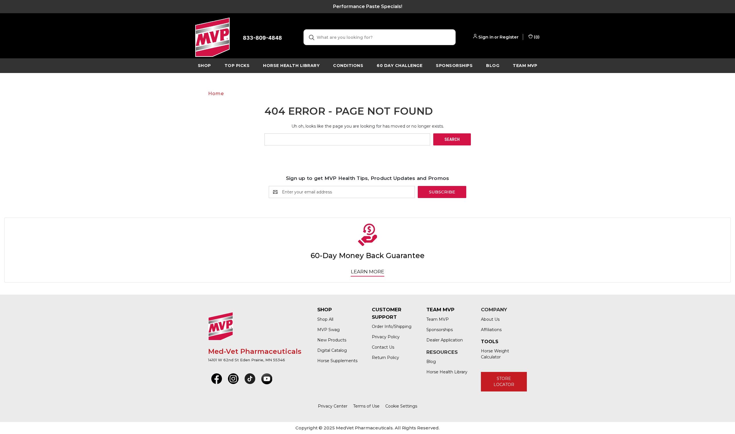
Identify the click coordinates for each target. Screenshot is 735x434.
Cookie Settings (401, 406)
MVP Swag (328, 329)
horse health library (291, 65)
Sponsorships (454, 65)
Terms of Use (366, 406)
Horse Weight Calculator (495, 354)
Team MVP (525, 65)
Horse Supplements (337, 360)
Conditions (348, 65)
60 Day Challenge (399, 65)
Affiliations (491, 329)
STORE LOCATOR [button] (504, 381)
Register (509, 37)
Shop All (325, 319)
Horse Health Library (446, 372)
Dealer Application (444, 340)
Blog (492, 65)
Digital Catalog (332, 350)
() (536, 36)
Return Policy (385, 357)
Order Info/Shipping (391, 326)
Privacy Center (332, 406)
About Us (490, 319)
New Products (331, 340)
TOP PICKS (237, 65)
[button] (216, 379)
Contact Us (383, 347)
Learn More (367, 271)
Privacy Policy (386, 336)
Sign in (486, 37)
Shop (204, 65)
